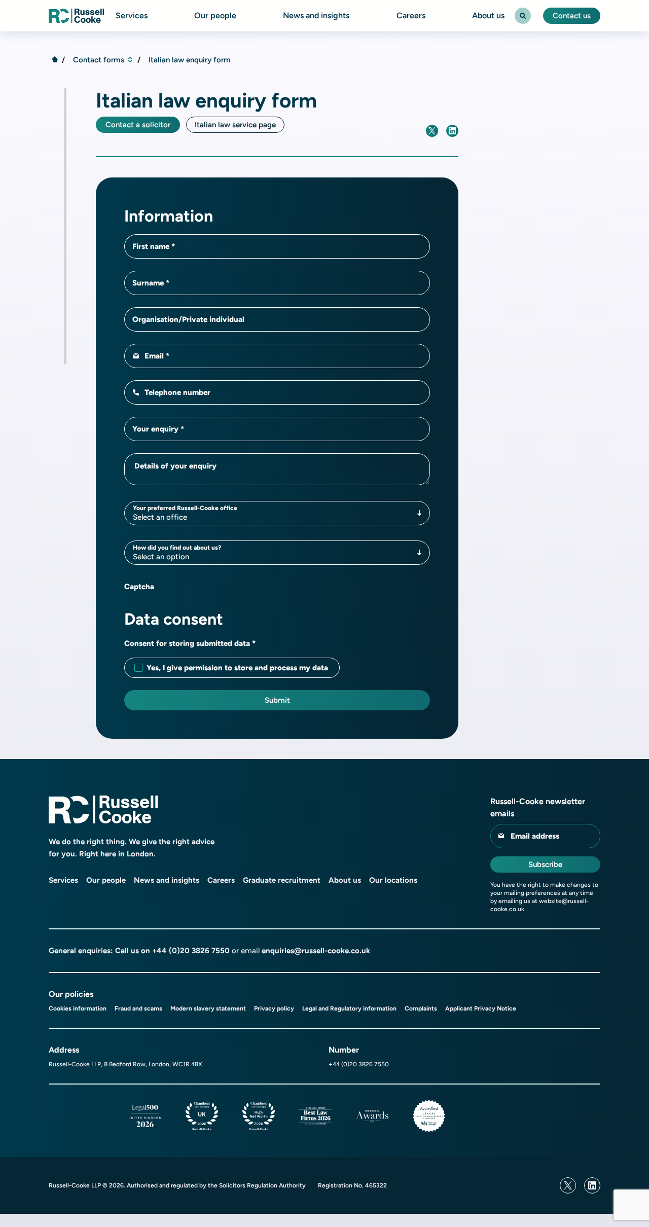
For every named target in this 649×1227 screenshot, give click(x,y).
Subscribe (545, 864)
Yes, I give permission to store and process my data (237, 667)
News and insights (316, 16)
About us (488, 16)
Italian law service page (235, 124)
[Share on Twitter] (432, 131)
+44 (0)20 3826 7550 (191, 950)
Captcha (139, 586)
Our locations (393, 880)
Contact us (572, 15)
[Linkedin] (592, 1185)
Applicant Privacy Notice (480, 1008)
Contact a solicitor (137, 124)
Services (132, 16)
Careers (410, 16)
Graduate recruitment (281, 880)
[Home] (55, 59)
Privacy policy (274, 1008)
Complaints (421, 1008)
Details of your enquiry (175, 466)
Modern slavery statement (208, 1008)
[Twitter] (568, 1185)
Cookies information (77, 1008)
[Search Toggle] (523, 16)
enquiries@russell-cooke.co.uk (316, 950)
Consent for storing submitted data (188, 643)
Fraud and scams (138, 1008)
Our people (215, 16)
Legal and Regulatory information (349, 1008)
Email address (535, 836)
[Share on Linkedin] (452, 131)
